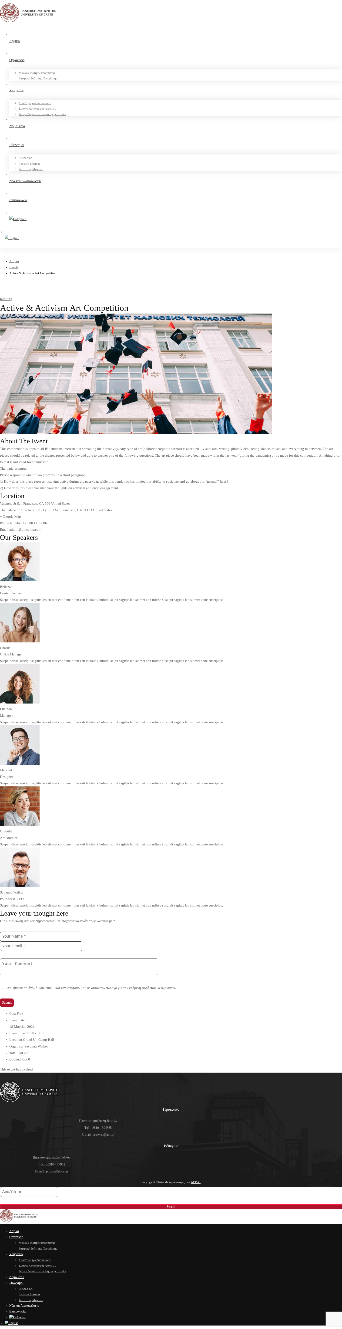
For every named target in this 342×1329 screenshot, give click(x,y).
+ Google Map (10, 516)
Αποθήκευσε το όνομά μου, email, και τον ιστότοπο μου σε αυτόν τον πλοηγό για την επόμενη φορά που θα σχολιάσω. (90, 988)
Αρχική (14, 261)
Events (13, 267)
